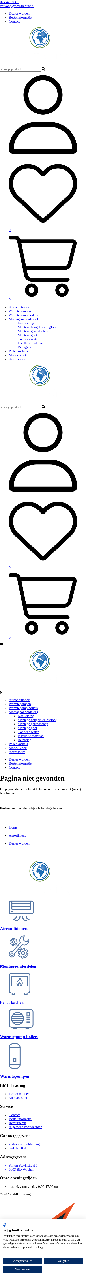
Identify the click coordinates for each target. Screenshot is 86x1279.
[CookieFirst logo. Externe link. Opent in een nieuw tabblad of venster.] (5, 1225)
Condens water (28, 339)
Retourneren (17, 1123)
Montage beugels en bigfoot (37, 327)
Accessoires (17, 359)
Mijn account (18, 1098)
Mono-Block (18, 355)
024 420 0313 (9, 2)
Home (13, 827)
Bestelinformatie (20, 17)
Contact (14, 21)
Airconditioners (19, 307)
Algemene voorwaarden (25, 1127)
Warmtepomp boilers (23, 315)
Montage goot (27, 335)
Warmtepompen (20, 311)
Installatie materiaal (31, 343)
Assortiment (17, 835)
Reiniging (24, 347)
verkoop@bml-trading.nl (17, 6)
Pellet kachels (18, 351)
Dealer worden (19, 13)
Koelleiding (26, 323)
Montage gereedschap (33, 331)
